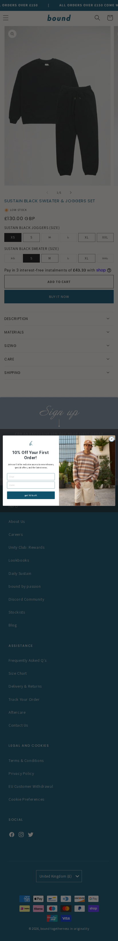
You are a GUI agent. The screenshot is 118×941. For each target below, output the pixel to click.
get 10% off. (31, 495)
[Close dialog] (111, 438)
